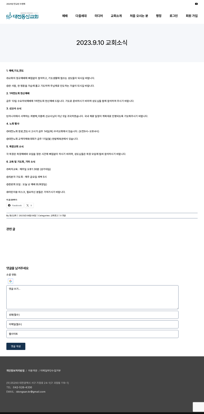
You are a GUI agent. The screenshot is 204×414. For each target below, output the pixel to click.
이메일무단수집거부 (50, 370)
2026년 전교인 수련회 (15, 4)
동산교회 (13, 215)
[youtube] (196, 4)
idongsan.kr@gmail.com (30, 391)
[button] (10, 280)
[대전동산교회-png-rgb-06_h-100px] (22, 13)
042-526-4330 (22, 387)
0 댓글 (63, 215)
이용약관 (32, 370)
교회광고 (54, 215)
